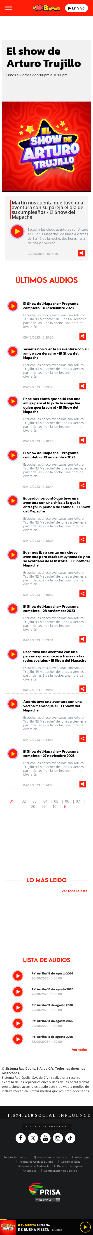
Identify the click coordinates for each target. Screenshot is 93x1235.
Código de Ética (71, 1162)
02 (24, 801)
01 (12, 801)
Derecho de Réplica (69, 1166)
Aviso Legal (82, 1157)
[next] (65, 806)
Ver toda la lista (74, 891)
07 (78, 801)
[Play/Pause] (85, 1227)
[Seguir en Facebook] (22, 1138)
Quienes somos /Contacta (50, 1157)
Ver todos (80, 1049)
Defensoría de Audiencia (33, 1166)
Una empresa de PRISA (46, 1188)
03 (35, 801)
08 (33, 806)
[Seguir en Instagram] (59, 1138)
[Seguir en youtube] (46, 1138)
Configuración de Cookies (60, 1171)
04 (45, 801)
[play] (17, 231)
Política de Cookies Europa (36, 1162)
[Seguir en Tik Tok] (71, 1138)
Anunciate (29, 1171)
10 (54, 806)
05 (56, 801)
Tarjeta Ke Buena (15, 1157)
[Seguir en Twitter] (34, 1138)
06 (67, 801)
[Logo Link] (46, 8)
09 (44, 806)
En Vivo (78, 8)
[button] (46, 1219)
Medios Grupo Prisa (46, 1199)
